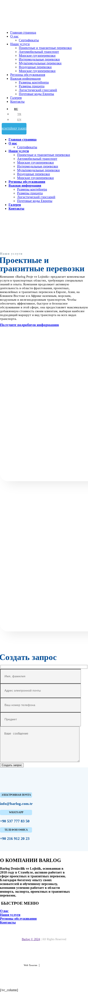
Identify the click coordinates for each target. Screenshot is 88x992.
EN (19, 119)
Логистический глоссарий (38, 90)
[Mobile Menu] (5, 132)
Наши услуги (20, 44)
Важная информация (25, 78)
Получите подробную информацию (29, 325)
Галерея (16, 98)
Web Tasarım (30, 965)
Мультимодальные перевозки (40, 63)
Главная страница (23, 32)
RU (16, 109)
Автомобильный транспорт (39, 51)
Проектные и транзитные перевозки (45, 48)
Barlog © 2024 (31, 939)
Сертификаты (29, 40)
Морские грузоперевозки (37, 55)
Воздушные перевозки (35, 67)
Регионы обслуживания (27, 75)
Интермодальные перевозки (39, 59)
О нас (14, 36)
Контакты (17, 101)
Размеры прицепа (31, 86)
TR (19, 114)
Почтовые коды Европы (36, 94)
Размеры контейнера (34, 82)
